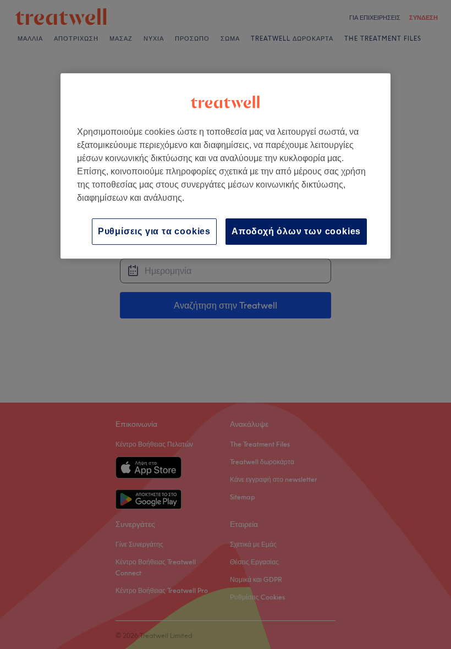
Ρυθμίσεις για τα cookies (154, 231)
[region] (226, 165)
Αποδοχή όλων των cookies (296, 231)
